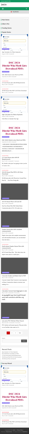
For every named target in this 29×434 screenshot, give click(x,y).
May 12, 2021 (5, 84)
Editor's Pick (5, 24)
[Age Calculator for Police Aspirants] (14, 104)
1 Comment (16, 161)
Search (3, 338)
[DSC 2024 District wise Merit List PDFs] (14, 130)
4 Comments (16, 292)
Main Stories (5, 20)
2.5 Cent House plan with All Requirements (13, 82)
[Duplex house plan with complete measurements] (14, 219)
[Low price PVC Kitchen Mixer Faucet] (14, 311)
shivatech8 (11, 54)
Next (20, 333)
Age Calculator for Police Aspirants (11, 52)
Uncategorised (5, 81)
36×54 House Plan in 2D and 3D (11, 201)
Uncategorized (5, 71)
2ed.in (4, 5)
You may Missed (7, 363)
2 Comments (17, 322)
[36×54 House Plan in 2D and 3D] (14, 191)
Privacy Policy (20, 430)
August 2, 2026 (5, 54)
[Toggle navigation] (3, 8)
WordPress (25, 431)
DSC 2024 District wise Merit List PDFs (12, 74)
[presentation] (25, 20)
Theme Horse (9, 431)
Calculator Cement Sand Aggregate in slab (14, 291)
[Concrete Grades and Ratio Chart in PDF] (14, 266)
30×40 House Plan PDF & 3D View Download (14, 90)
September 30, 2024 (6, 76)
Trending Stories (7, 28)
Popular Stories (6, 32)
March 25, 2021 (5, 322)
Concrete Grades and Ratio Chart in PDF (14, 276)
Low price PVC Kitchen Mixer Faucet (13, 321)
